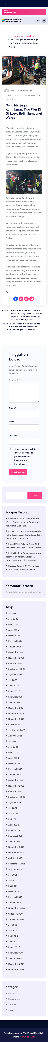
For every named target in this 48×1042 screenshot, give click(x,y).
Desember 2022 (16, 780)
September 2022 (16, 797)
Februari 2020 (15, 952)
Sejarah (12, 1004)
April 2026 (13, 630)
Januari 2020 (15, 958)
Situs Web (13, 435)
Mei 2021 (12, 886)
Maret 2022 (14, 830)
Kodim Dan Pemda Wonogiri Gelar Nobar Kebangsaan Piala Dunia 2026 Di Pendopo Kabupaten (24, 535)
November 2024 (16, 713)
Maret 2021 (13, 891)
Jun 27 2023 (13, 95)
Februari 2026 (15, 641)
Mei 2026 (13, 624)
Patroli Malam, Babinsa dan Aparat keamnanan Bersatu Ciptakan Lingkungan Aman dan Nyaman (24, 557)
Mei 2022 (13, 819)
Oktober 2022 (15, 791)
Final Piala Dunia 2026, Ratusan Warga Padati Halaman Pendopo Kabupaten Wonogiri (22, 522)
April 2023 (13, 758)
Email (12, 421)
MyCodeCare (28, 1036)
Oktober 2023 (15, 724)
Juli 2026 (12, 613)
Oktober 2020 (15, 913)
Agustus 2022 (15, 802)
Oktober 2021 (15, 858)
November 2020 (16, 908)
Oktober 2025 (15, 663)
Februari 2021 (15, 897)
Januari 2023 (14, 774)
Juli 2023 (12, 741)
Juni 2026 (13, 619)
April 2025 (13, 685)
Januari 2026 (14, 646)
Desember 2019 (16, 964)
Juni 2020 (13, 930)
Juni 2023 (13, 746)
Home (15, 36)
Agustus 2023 (15, 735)
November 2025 (16, 657)
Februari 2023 (15, 769)
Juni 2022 (13, 813)
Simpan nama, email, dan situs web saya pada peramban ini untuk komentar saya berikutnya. (25, 456)
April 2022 (13, 824)
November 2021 (16, 852)
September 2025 (16, 669)
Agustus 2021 (15, 869)
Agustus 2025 (15, 674)
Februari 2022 (15, 836)
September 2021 (16, 863)
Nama (12, 408)
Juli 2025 (12, 680)
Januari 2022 (14, 841)
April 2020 (13, 941)
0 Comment (29, 95)
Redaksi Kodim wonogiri (22, 90)
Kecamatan (27, 36)
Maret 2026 (14, 635)
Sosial (11, 1010)
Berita (11, 993)
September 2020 (16, 919)
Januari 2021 (14, 902)
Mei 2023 (13, 752)
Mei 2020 (13, 936)
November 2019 (16, 969)
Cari (35, 495)
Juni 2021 (12, 880)
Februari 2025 (15, 696)
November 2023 (16, 719)
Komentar (14, 379)
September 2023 (16, 730)
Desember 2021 (16, 847)
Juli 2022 (12, 808)
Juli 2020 (13, 925)
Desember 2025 (16, 652)
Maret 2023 (14, 763)
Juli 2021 (12, 874)
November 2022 (16, 785)
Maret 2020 (14, 947)
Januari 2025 (14, 702)
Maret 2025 (14, 691)
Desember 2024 (16, 708)
